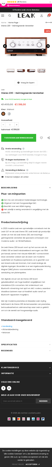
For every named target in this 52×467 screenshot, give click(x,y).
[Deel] (48, 138)
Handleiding (7, 326)
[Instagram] (9, 388)
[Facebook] (3, 388)
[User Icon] (41, 15)
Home (3, 22)
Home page (13, 22)
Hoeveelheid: (6, 120)
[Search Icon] (12, 15)
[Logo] (26, 16)
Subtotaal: (5, 129)
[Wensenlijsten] (41, 138)
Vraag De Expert (27, 82)
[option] (26, 45)
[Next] (47, 45)
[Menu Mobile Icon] (2, 15)
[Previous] (4, 45)
